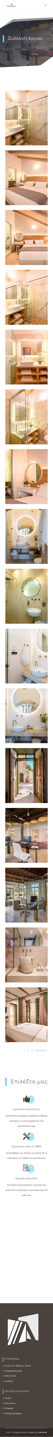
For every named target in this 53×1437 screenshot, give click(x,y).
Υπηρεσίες (9, 1408)
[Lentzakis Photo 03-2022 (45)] (26, 682)
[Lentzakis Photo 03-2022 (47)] (26, 563)
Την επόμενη (40, 1050)
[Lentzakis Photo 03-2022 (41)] (26, 921)
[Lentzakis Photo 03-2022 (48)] (26, 503)
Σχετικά (8, 1398)
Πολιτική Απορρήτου (13, 1413)
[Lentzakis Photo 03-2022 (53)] (26, 204)
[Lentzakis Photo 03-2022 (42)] (26, 862)
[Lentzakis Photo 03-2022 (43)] (26, 802)
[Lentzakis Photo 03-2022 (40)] (26, 981)
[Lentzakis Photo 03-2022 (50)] (26, 383)
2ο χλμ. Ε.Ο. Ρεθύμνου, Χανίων (18, 1366)
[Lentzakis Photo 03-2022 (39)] (26, 1041)
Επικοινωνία (10, 1403)
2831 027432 (10, 1376)
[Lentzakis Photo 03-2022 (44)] (26, 742)
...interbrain (42, 1432)
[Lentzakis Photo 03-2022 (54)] (26, 144)
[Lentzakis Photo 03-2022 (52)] (26, 264)
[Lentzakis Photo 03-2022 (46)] (26, 623)
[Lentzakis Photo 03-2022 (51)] (26, 324)
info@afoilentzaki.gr (13, 1371)
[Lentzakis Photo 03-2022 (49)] (26, 443)
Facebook (9, 1381)
